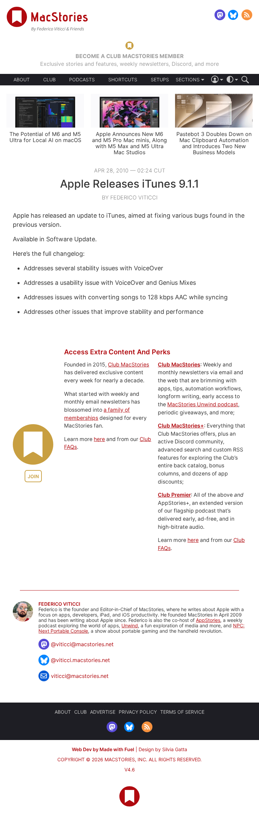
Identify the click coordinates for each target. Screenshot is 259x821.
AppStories (208, 620)
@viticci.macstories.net (80, 660)
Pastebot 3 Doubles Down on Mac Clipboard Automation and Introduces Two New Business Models (214, 143)
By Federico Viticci (129, 197)
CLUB (49, 79)
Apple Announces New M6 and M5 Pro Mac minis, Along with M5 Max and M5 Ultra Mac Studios (129, 143)
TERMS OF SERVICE (182, 712)
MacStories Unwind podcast (202, 404)
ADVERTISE (102, 712)
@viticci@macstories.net (82, 644)
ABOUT (21, 79)
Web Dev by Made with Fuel (103, 749)
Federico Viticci (59, 604)
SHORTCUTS (122, 79)
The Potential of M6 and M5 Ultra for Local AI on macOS (45, 137)
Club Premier (174, 495)
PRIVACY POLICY (138, 712)
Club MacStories (128, 364)
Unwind (129, 625)
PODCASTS (82, 79)
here (99, 439)
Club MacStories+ (181, 425)
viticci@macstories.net (80, 676)
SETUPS (160, 79)
